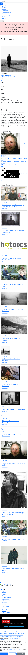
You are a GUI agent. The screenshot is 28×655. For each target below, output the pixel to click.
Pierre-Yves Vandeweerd (8, 76)
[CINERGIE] (5, 5)
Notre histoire (5, 608)
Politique (15, 43)
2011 (2, 80)
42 (1, 91)
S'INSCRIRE (6, 621)
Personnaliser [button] (21, 653)
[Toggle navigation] (1, 21)
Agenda (4, 9)
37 (1, 87)
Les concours (5, 606)
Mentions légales (14, 638)
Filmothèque (5, 10)
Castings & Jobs (6, 15)
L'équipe (4, 611)
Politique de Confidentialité (14, 649)
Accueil (4, 591)
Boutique (4, 17)
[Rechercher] (1, 3)
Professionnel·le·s (6, 12)
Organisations (5, 13)
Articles (4, 7)
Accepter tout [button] (4, 653)
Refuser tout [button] (13, 653)
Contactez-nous (6, 612)
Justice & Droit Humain (6, 43)
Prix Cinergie (5, 609)
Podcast (4, 18)
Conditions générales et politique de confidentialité (14, 626)
